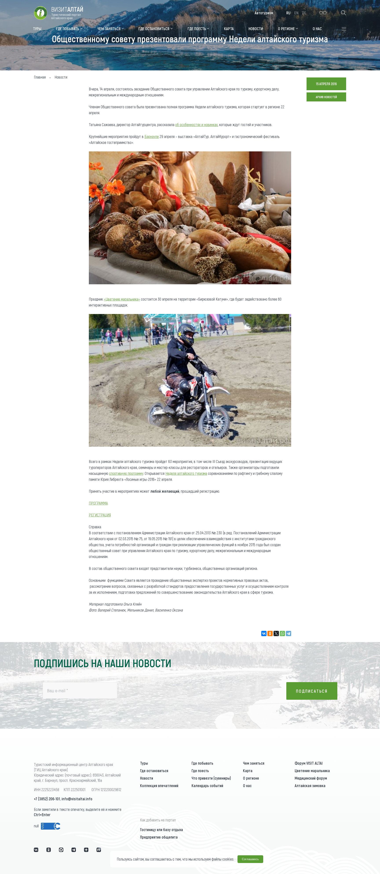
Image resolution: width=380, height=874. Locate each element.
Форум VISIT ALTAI (309, 763)
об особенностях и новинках (196, 124)
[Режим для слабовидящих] (323, 13)
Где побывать (202, 763)
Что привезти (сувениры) (211, 778)
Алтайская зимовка (310, 785)
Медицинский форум (311, 778)
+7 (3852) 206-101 (47, 798)
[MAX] (61, 850)
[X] (276, 633)
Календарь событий (207, 785)
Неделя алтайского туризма (186, 473)
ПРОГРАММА (98, 503)
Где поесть (200, 770)
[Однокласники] (48, 850)
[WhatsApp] (282, 633)
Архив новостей (326, 97)
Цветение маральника (312, 770)
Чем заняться (253, 763)
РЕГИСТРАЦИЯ (100, 514)
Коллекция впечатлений (159, 785)
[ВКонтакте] (264, 633)
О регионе (251, 778)
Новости (146, 778)
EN (296, 12)
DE (304, 12)
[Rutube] (99, 850)
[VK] (36, 850)
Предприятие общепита (159, 837)
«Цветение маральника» (122, 299)
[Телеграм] (73, 850)
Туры (144, 763)
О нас (247, 785)
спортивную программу (126, 473)
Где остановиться (154, 770)
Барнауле (151, 136)
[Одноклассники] (270, 633)
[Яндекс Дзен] (86, 850)
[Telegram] (288, 633)
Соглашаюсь (250, 859)
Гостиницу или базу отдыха (161, 829)
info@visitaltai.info (77, 798)
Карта (247, 770)
